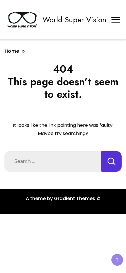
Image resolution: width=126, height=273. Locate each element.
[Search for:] (52, 161)
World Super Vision (74, 19)
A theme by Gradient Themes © (63, 198)
